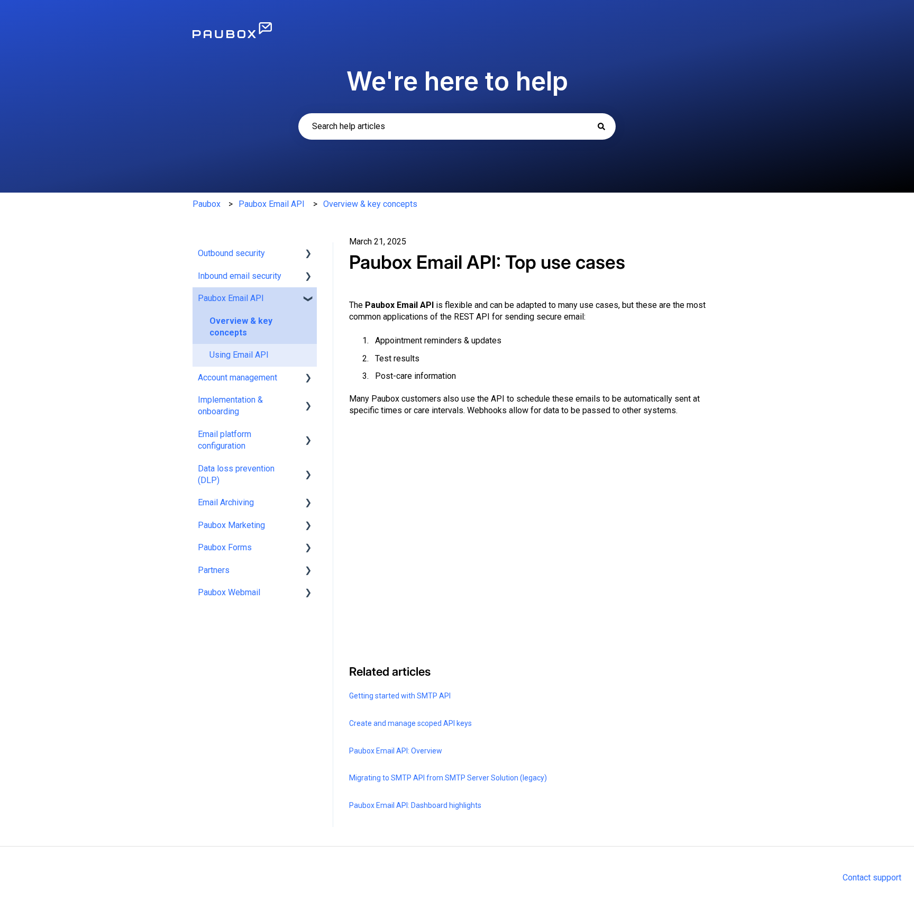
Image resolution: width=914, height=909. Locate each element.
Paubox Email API (272, 204)
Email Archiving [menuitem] (226, 502)
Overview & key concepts (370, 204)
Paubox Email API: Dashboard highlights (415, 805)
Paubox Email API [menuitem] (231, 298)
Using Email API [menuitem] (239, 355)
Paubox (207, 204)
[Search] (601, 126)
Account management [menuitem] (237, 377)
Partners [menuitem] (214, 570)
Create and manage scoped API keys (410, 723)
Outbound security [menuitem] (231, 253)
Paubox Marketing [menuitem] (231, 525)
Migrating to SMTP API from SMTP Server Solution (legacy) (448, 778)
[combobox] (457, 126)
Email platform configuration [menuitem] (224, 440)
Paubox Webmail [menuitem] (229, 592)
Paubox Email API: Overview (395, 751)
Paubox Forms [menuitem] (225, 547)
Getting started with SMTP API (400, 696)
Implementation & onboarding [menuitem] (230, 405)
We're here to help (457, 81)
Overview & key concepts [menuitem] (240, 327)
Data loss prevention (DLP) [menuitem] (236, 474)
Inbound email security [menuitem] (239, 276)
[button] (308, 254)
